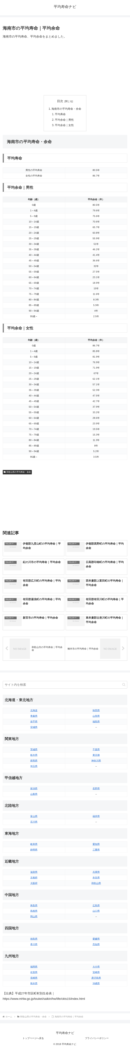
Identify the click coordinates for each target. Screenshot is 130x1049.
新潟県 (33, 788)
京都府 (33, 877)
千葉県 (96, 749)
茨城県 (33, 749)
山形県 (96, 716)
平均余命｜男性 (64, 119)
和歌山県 (96, 883)
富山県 (33, 816)
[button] (124, 685)
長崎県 (33, 977)
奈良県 (96, 877)
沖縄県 (96, 983)
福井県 (96, 816)
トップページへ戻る (33, 1038)
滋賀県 (33, 872)
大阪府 (33, 883)
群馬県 (33, 760)
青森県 (33, 716)
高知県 (96, 944)
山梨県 (33, 794)
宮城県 (33, 727)
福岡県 (33, 966)
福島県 (96, 721)
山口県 (96, 911)
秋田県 (96, 710)
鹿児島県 (96, 977)
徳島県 (33, 938)
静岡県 (33, 849)
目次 (60, 101)
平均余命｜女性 (64, 125)
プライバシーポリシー (97, 1038)
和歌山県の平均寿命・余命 (18, 472)
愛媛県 (96, 938)
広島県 (96, 905)
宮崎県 (96, 972)
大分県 (96, 966)
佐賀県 (33, 972)
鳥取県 (33, 905)
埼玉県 (33, 766)
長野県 (96, 788)
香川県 (33, 944)
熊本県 (33, 983)
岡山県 (33, 916)
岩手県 (33, 721)
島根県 (33, 911)
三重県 (96, 849)
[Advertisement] (65, 67)
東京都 (96, 755)
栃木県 (33, 755)
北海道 (33, 710)
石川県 (33, 821)
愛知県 (96, 844)
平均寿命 (60, 114)
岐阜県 (33, 844)
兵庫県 (96, 872)
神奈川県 (96, 760)
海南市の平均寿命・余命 (66, 108)
